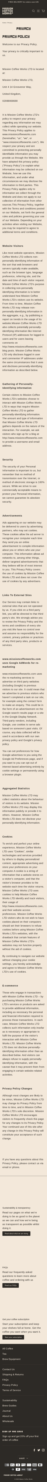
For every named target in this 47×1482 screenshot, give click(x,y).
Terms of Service (11, 1390)
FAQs (5, 1267)
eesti (21, 1458)
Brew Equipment (11, 1359)
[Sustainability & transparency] (23, 1192)
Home (4, 22)
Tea (4, 1354)
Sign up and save (12, 1431)
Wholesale (8, 1421)
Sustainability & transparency (16, 1208)
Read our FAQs (11, 1285)
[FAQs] (23, 1252)
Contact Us (8, 1369)
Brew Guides (9, 1405)
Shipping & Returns (13, 1374)
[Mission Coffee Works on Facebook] (34, 1450)
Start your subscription (13, 1337)
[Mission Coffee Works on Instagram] (43, 1450)
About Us (7, 1416)
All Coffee (7, 1348)
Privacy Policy (10, 1385)
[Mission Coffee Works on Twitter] (38, 1450)
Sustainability (9, 1400)
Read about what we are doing (16, 1233)
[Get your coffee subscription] (23, 1304)
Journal (6, 1411)
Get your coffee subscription (15, 1319)
